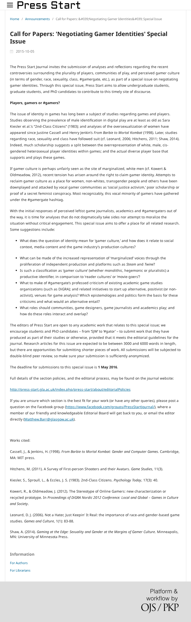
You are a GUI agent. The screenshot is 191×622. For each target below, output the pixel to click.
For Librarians (20, 570)
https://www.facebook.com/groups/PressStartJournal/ (110, 406)
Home (14, 19)
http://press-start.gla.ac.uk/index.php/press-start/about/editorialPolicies (70, 389)
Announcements (37, 19)
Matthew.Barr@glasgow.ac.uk (49, 419)
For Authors (19, 563)
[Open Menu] (10, 5)
